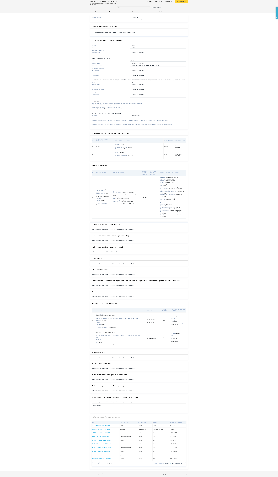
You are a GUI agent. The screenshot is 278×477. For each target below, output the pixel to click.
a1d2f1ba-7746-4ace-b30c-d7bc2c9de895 (101, 440)
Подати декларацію (181, 1)
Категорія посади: (129, 11)
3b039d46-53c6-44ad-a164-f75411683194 (101, 443)
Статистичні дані (168, 1)
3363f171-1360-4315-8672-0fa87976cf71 (101, 451)
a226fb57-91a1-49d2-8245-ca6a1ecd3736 (101, 425)
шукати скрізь (157, 7)
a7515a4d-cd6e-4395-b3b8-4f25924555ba (101, 432)
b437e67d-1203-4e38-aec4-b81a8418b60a (101, 447)
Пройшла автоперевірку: (180, 11)
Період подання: (140, 11)
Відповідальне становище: (164, 11)
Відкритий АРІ (158, 1)
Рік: (102, 11)
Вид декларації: (94, 11)
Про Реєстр (149, 1)
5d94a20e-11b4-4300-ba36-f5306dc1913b (101, 458)
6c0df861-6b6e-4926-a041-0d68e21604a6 (101, 454)
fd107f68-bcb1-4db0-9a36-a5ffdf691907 (101, 436)
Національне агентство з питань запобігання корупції (176, 474)
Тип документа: (109, 11)
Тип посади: (119, 11)
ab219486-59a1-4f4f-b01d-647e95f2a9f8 (101, 429)
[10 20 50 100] (96, 463)
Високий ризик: (151, 11)
